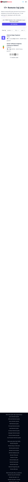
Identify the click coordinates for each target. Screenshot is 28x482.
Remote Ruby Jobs (14, 443)
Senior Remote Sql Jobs (14, 421)
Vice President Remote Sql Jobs (14, 437)
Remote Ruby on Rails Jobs (14, 445)
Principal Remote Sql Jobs (14, 426)
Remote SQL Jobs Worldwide (14, 474)
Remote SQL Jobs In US (14, 477)
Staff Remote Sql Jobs (14, 423)
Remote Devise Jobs (14, 462)
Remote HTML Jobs (14, 455)
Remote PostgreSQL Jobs (14, 466)
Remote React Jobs (14, 464)
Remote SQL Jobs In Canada (14, 479)
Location (9, 30)
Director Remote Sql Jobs (14, 435)
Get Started (14, 24)
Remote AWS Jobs (14, 469)
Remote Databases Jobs (14, 452)
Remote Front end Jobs (14, 450)
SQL (16, 30)
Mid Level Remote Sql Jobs (14, 419)
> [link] (17, 54)
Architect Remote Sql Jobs (14, 430)
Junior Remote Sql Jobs (14, 416)
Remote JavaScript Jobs (14, 448)
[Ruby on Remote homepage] (6, 2)
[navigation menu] (23, 2)
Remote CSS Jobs (14, 457)
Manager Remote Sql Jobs (14, 433)
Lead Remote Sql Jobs (14, 428)
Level (22, 30)
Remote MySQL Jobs (14, 459)
